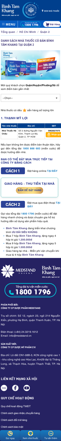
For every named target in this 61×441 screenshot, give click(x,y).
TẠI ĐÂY (52, 170)
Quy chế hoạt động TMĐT (16, 406)
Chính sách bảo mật (12, 426)
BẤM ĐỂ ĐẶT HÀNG (29, 190)
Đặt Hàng (54, 24)
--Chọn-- (8, 97)
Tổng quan (8, 31)
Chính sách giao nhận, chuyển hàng (20, 413)
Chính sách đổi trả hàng (14, 420)
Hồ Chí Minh (27, 31)
